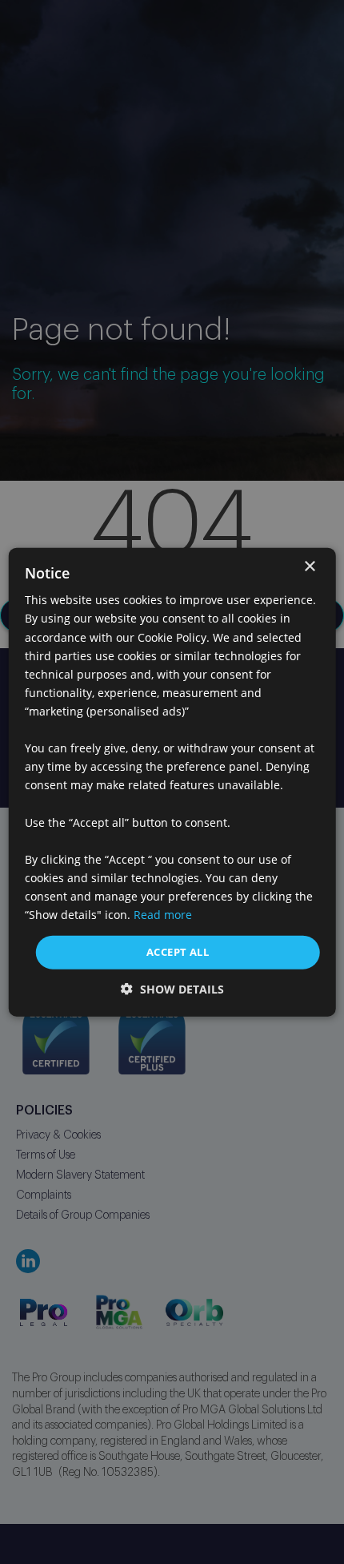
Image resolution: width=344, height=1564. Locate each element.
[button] (172, 988)
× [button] (309, 567)
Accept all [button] (177, 952)
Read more (163, 914)
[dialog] (172, 782)
